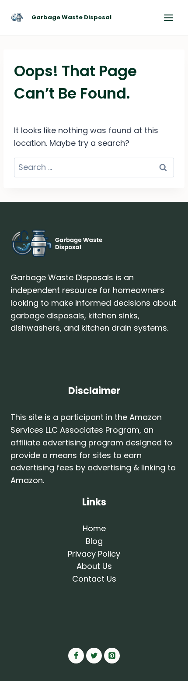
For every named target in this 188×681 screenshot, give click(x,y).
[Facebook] (76, 655)
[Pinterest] (112, 655)
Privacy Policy (94, 553)
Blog (94, 541)
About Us (94, 566)
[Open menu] (168, 17)
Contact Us (94, 578)
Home (94, 528)
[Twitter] (94, 655)
